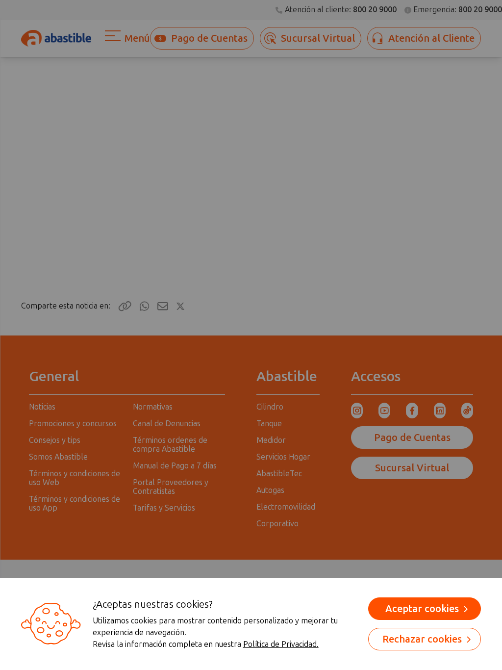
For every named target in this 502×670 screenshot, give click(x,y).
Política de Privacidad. (281, 644)
